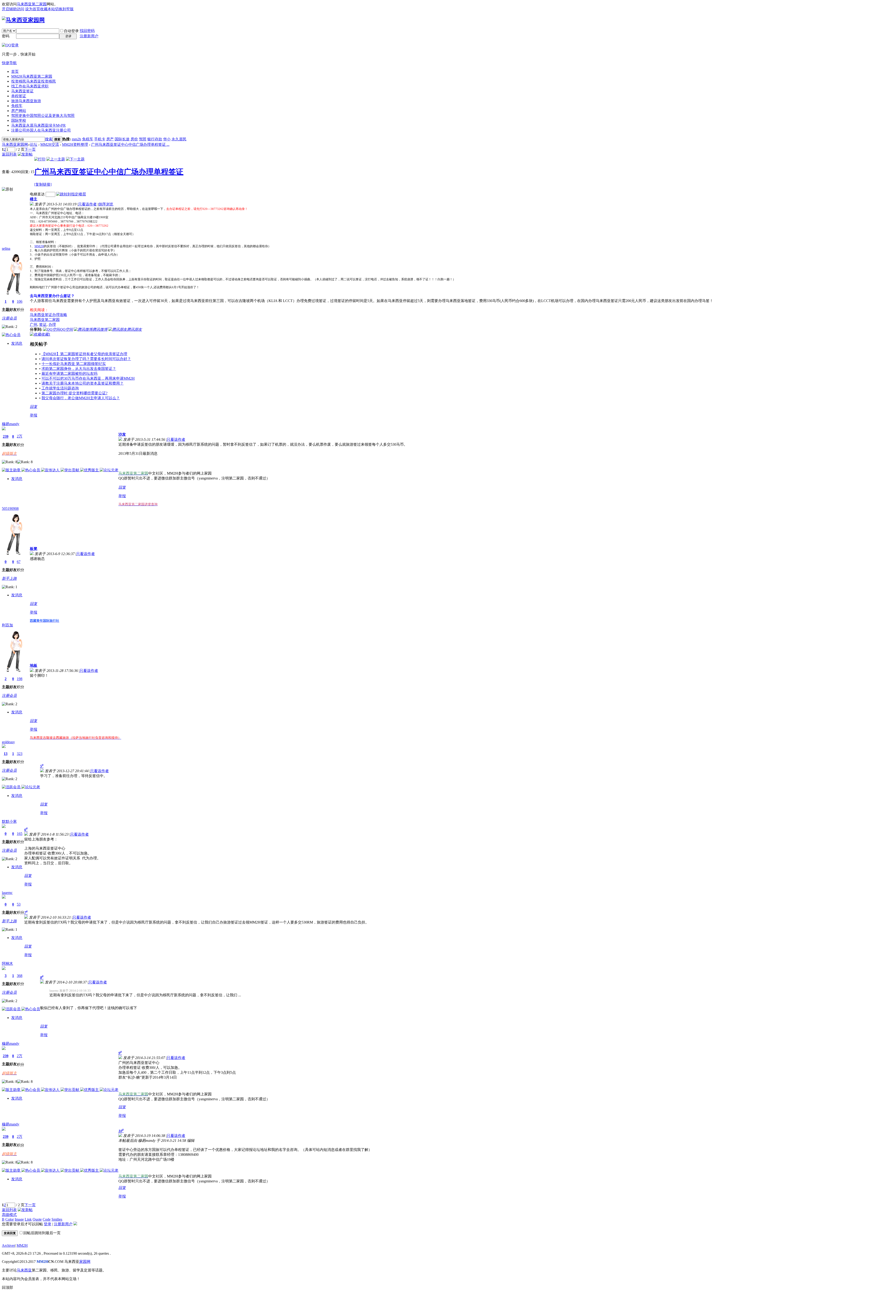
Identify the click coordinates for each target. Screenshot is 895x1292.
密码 (5, 36)
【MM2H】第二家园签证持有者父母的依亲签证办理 (84, 354)
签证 (43, 324)
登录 (47, 1224)
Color (9, 1219)
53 (19, 904)
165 (19, 834)
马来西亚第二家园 (32, 4)
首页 (15, 71)
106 (19, 301)
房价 (134, 139)
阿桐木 (7, 964)
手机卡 (99, 139)
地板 (33, 665)
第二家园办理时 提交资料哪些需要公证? (74, 393)
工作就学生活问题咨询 (60, 388)
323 (19, 754)
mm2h (76, 139)
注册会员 (9, 318)
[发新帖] (25, 154)
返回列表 (9, 154)
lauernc (7, 893)
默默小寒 (9, 821)
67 (19, 562)
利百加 (7, 625)
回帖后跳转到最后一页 (42, 1233)
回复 (33, 407)
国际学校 (18, 120)
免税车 (16, 106)
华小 (167, 139)
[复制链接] (43, 184)
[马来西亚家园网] (23, 20)
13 (5, 754)
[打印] (39, 159)
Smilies (57, 1219)
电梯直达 (37, 194)
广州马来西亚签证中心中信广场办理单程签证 (108, 171)
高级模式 (9, 1215)
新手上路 (9, 578)
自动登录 (71, 31)
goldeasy (8, 742)
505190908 (10, 509)
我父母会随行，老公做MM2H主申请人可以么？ (80, 398)
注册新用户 (89, 36)
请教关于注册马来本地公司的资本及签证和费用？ (82, 383)
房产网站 (18, 111)
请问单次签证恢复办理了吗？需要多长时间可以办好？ (86, 359)
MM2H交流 (49, 144)
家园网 (84, 1262)
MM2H (31, 76)
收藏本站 (47, 9)
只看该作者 (87, 204)
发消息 (16, 343)
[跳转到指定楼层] (71, 194)
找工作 (29, 86)
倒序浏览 (105, 204)
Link (28, 1219)
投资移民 (33, 81)
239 (5, 436)
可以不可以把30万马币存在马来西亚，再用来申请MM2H (88, 378)
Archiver (8, 1245)
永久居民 (179, 139)
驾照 (142, 139)
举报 (33, 415)
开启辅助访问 (13, 9)
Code (47, 1219)
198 (19, 679)
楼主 (33, 199)
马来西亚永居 (38, 125)
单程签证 (18, 96)
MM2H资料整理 (75, 144)
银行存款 (154, 139)
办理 (52, 324)
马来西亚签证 (22, 91)
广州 (33, 324)
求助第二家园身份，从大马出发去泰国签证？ (78, 369)
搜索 (48, 139)
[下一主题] (75, 159)
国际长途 (122, 139)
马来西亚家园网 (15, 144)
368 (19, 976)
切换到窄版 (64, 9)
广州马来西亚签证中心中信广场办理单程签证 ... (130, 144)
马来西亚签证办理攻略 (48, 315)
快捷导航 (9, 63)
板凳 (33, 549)
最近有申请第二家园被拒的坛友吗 (69, 373)
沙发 (122, 434)
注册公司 (41, 130)
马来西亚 (24, 1270)
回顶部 (7, 1287)
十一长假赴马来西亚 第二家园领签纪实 (73, 364)
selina (6, 248)
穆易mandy (10, 424)
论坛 (33, 144)
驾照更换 (43, 116)
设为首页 (32, 9)
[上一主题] (55, 159)
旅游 (26, 101)
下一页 (30, 149)
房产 (110, 139)
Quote (37, 1219)
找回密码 (87, 31)
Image (19, 1219)
